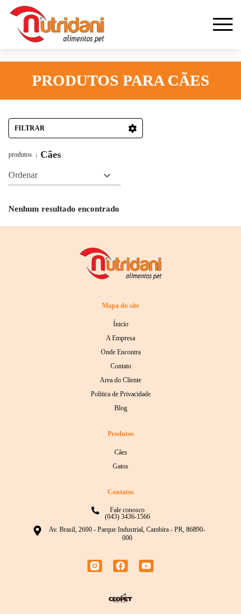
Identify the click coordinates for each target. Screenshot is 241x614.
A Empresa (120, 338)
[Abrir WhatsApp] (213, 586)
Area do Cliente (120, 380)
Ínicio (120, 324)
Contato (120, 366)
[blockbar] (223, 24)
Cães (120, 452)
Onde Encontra (121, 352)
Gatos (120, 466)
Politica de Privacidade (121, 394)
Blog (120, 408)
